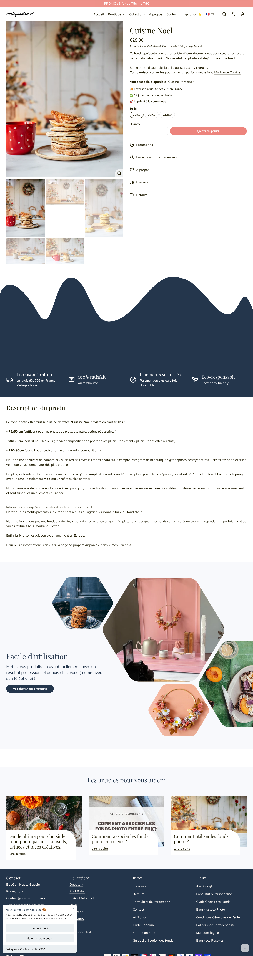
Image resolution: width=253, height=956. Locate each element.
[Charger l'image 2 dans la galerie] (65, 192)
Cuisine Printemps (181, 82)
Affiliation (140, 917)
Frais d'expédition (157, 46)
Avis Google (204, 886)
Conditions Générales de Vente (218, 917)
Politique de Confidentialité (21, 949)
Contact (138, 909)
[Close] (74, 909)
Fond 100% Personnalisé (214, 894)
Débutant (76, 884)
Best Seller (77, 891)
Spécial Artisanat (82, 898)
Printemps (77, 918)
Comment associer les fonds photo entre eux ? (120, 838)
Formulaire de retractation (151, 902)
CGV (42, 949)
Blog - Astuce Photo (210, 909)
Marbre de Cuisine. (227, 72)
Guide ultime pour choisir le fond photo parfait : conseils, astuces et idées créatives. (38, 841)
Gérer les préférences (40, 938)
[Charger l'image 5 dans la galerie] (65, 251)
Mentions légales (208, 933)
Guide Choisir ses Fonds (213, 902)
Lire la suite (17, 854)
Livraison (139, 886)
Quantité (135, 124)
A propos (76, 545)
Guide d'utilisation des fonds (153, 940)
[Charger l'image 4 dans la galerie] (25, 251)
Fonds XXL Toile (81, 932)
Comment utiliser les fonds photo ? (201, 838)
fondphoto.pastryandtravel (192, 460)
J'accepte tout (40, 928)
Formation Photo (145, 933)
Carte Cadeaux (143, 925)
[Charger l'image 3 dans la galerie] (104, 208)
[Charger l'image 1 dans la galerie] (25, 208)
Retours (138, 894)
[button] (224, 14)
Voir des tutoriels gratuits (30, 688)
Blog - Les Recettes (210, 940)
